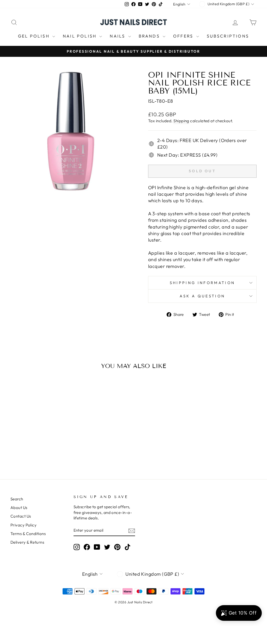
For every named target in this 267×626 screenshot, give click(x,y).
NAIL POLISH (80, 36)
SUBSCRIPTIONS (228, 36)
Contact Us (20, 516)
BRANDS (150, 36)
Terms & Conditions (28, 533)
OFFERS (184, 36)
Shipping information (202, 282)
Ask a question (202, 296)
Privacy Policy (23, 525)
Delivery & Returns (27, 542)
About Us (18, 507)
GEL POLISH (34, 36)
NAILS (118, 36)
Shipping (181, 120)
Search (16, 498)
